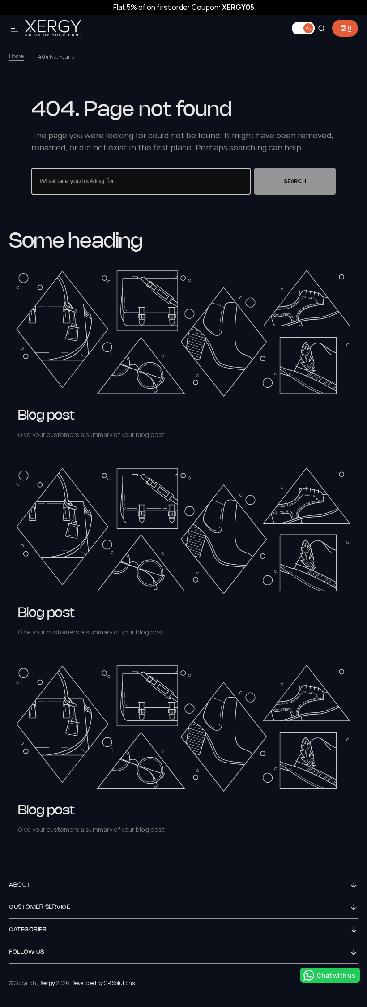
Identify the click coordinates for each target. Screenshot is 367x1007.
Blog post (46, 416)
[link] (183, 333)
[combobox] (141, 181)
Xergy (47, 983)
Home (16, 56)
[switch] (303, 28)
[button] (14, 29)
